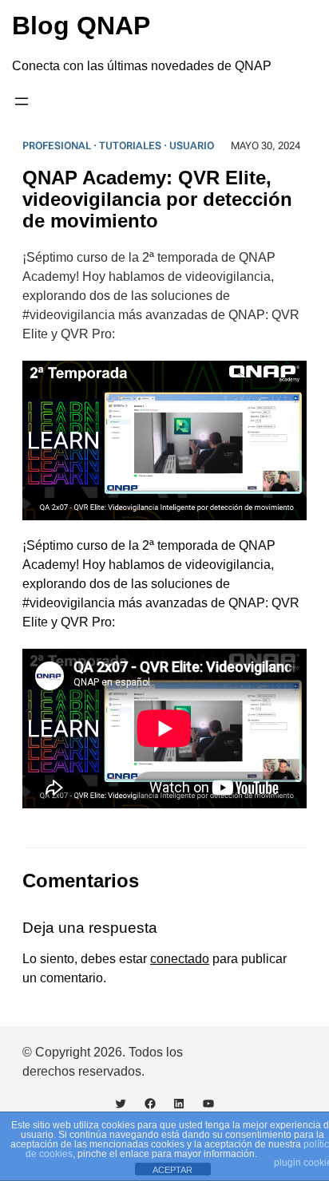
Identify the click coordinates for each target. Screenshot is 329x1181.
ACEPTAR (172, 1170)
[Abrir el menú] (21, 101)
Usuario (191, 146)
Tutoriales (130, 146)
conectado (179, 959)
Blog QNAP (81, 25)
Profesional (56, 146)
